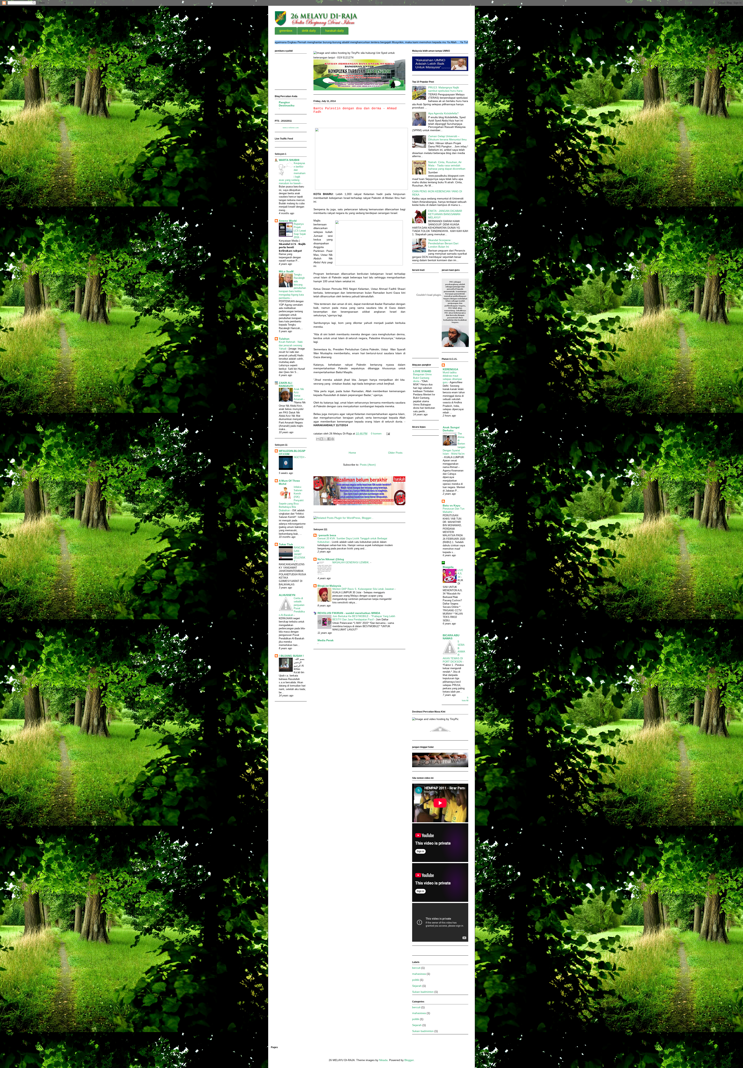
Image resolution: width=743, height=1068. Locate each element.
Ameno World (288, 220)
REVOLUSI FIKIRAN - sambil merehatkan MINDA (349, 613)
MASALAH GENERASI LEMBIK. (351, 562)
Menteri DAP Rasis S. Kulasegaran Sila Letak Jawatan (363, 588)
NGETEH (299, 457)
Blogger (409, 1060)
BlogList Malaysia (329, 585)
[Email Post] (387, 433)
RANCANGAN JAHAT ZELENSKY (299, 554)
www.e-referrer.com (291, 128)
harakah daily (334, 30)
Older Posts (395, 452)
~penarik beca (327, 535)
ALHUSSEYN (287, 595)
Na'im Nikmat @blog (331, 559)
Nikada (383, 1060)
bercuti (416, 967)
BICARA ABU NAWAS (451, 637)
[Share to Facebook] (329, 439)
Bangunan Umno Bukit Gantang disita (422, 378)
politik (415, 979)
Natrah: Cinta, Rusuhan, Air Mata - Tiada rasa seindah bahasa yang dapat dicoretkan (446, 165)
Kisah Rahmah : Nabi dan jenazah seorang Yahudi (291, 345)
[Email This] (318, 439)
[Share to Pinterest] (333, 439)
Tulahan (284, 338)
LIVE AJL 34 (460, 573)
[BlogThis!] (322, 439)
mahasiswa (419, 973)
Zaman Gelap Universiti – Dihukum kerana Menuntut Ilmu (447, 138)
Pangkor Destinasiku (286, 104)
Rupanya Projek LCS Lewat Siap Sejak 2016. (300, 230)
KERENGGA (450, 369)
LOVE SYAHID (422, 371)
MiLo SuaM (286, 271)
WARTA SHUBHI (289, 160)
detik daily (309, 30)
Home (352, 452)
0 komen (376, 433)
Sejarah (417, 985)
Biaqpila (448, 567)
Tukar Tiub (286, 544)
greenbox (285, 30)
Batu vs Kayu (451, 505)
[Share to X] (325, 439)
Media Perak (326, 640)
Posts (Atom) (368, 464)
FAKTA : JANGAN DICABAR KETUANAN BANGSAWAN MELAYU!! (445, 214)
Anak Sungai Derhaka (451, 429)
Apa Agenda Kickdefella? (443, 113)
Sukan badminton (423, 991)
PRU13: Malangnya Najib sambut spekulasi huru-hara (445, 89)
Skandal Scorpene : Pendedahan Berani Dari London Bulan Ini (443, 243)
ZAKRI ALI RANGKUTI (286, 384)
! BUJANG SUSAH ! (291, 655)
